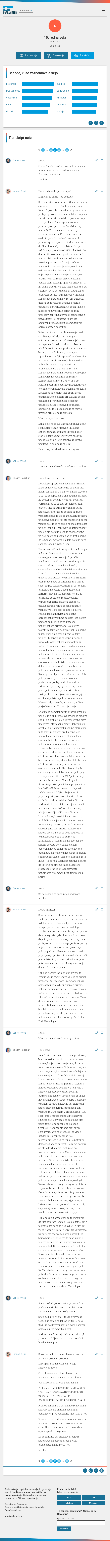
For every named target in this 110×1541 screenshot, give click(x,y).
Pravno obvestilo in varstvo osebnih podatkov (25, 1507)
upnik (8, 104)
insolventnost (13, 90)
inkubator (61, 97)
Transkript (85, 55)
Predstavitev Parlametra (16, 1504)
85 (67, 150)
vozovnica (11, 97)
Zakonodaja (31, 55)
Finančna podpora (13, 1510)
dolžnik (9, 111)
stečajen (61, 111)
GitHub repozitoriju (28, 1498)
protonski (11, 84)
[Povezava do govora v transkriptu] (96, 160)
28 (59, 150)
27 (55, 150)
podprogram (63, 90)
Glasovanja (58, 55)
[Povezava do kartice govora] (102, 160)
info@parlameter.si (13, 1516)
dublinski (61, 84)
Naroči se (64, 1528)
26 (51, 150)
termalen (61, 104)
